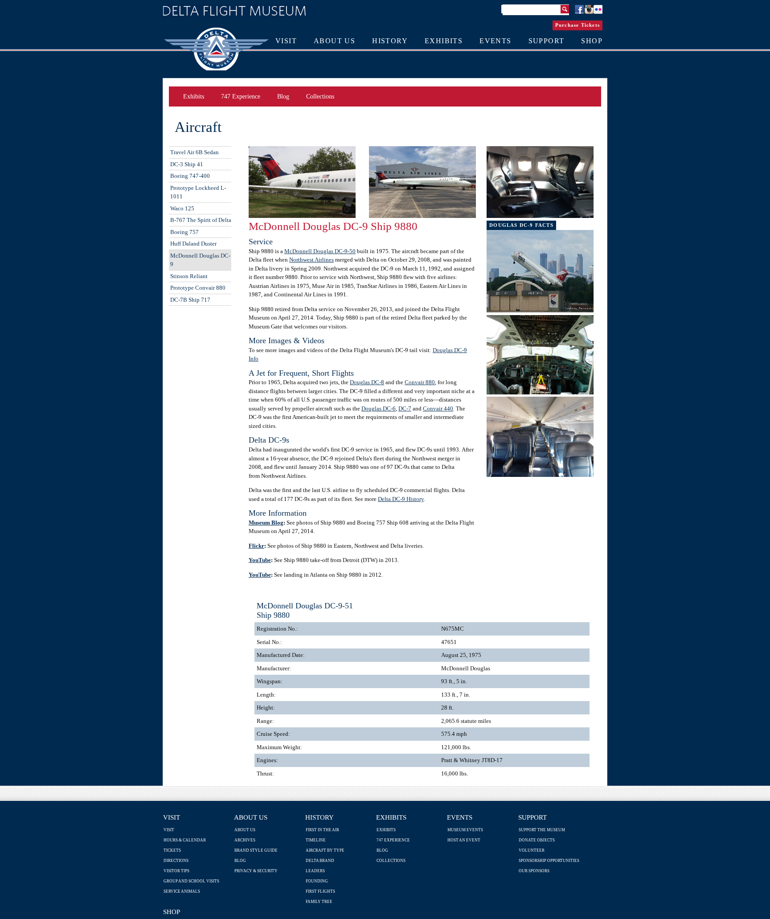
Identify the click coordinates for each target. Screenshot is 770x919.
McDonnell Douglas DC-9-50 (320, 251)
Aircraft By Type (325, 850)
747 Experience (240, 96)
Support (532, 817)
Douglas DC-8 (367, 382)
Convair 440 (438, 408)
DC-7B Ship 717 (190, 299)
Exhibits (193, 96)
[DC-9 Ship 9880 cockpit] (540, 392)
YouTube (260, 560)
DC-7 (404, 408)
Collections (320, 96)
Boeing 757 (184, 232)
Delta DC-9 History (401, 499)
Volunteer (532, 850)
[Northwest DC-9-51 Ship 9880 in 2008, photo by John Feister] (540, 310)
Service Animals (182, 891)
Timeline (316, 840)
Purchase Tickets (577, 25)
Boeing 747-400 (190, 175)
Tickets (172, 850)
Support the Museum (542, 830)
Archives (244, 840)
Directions (176, 860)
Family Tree (319, 901)
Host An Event (463, 840)
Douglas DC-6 (378, 408)
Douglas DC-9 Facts (521, 225)
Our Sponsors (534, 871)
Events (459, 817)
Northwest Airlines (311, 259)
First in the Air (322, 830)
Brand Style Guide (256, 850)
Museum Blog (266, 522)
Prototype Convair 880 (197, 287)
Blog (283, 96)
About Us (250, 817)
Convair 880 (420, 382)
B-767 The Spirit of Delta (200, 220)
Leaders (315, 871)
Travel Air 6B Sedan (194, 152)
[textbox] (536, 9)
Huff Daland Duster (193, 243)
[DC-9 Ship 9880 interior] (540, 216)
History (319, 817)
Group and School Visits (191, 881)
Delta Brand (320, 860)
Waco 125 (182, 208)
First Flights (320, 891)
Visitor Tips (176, 871)
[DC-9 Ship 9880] (302, 216)
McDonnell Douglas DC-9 (200, 260)
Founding (317, 881)
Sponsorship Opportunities (549, 860)
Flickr (256, 545)
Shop (171, 911)
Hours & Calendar (185, 840)
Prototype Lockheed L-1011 (198, 192)
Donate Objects (537, 840)
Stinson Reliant (189, 276)
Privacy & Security (256, 871)
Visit (171, 817)
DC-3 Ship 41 (186, 164)
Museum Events (465, 830)
